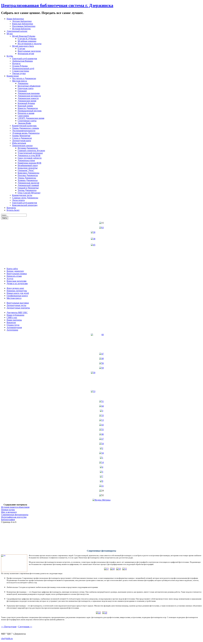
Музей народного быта (23, 46)
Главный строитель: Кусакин (31, 150)
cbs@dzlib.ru (7, 638)
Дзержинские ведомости (29, 96)
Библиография (8, 519)
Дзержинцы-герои (26, 160)
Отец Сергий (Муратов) (29, 193)
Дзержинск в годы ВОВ (29, 155)
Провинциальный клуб (23, 68)
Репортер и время (26, 113)
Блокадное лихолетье (28, 168)
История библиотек (21, 28)
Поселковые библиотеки (23, 26)
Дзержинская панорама (29, 93)
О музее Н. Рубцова (27, 38)
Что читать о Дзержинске (24, 78)
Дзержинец (23, 83)
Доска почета (18, 200)
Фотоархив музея (26, 53)
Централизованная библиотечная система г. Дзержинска (57, 5)
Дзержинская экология (28, 183)
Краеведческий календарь (24, 125)
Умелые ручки (19, 73)
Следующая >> (25, 626)
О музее (21, 48)
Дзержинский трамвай (28, 185)
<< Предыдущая (8, 626)
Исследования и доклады (29, 43)
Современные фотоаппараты (14, 514)
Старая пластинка (20, 71)
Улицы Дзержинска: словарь (25, 128)
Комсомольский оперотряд (24, 205)
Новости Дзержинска (28, 108)
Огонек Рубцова (20, 66)
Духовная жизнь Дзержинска (25, 133)
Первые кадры (8, 509)
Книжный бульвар (26, 103)
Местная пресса (19, 81)
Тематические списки (22, 145)
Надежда (16, 63)
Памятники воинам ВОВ (29, 163)
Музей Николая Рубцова (23, 36)
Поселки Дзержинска (28, 175)
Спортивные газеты (27, 120)
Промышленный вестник (30, 111)
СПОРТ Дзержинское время (31, 118)
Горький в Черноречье (28, 188)
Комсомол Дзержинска (28, 173)
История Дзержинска (28, 148)
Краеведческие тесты (22, 195)
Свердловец (23, 116)
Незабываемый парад (28, 165)
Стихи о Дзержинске (22, 138)
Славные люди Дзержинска (25, 198)
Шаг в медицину (9, 512)
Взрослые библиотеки (22, 24)
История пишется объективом (15, 507)
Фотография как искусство (14, 517)
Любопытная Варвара (22, 61)
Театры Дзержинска (27, 190)
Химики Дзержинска (28, 180)
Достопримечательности (23, 130)
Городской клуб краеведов (24, 58)
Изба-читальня (19, 143)
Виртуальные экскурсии (29, 51)
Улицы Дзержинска (27, 178)
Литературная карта (21, 140)
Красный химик (25, 106)
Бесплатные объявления (29, 86)
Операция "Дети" (26, 170)
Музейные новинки (27, 41)
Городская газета (25, 88)
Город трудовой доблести (30, 158)
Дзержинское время (27, 101)
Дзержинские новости (28, 98)
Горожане (22, 91)
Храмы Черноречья (21, 135)
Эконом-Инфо (24, 123)
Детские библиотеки (22, 21)
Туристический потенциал (30, 153)
